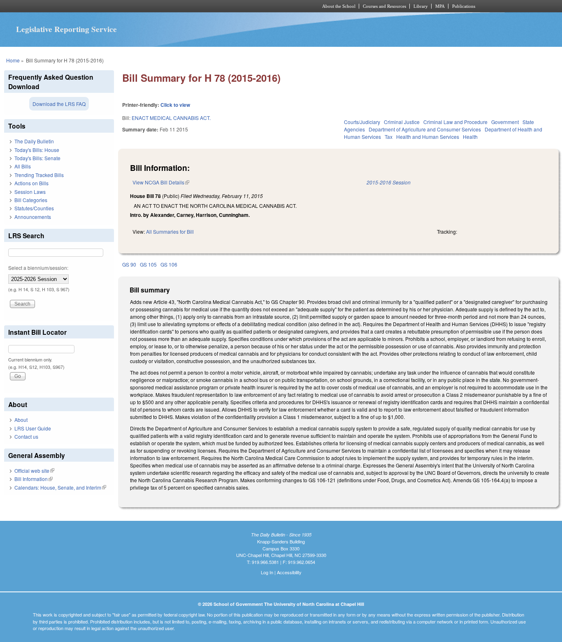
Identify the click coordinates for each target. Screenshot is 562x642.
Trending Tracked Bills (39, 174)
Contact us (26, 436)
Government (505, 121)
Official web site (34, 470)
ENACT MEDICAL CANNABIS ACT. (171, 117)
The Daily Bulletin (34, 141)
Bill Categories (30, 199)
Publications (463, 6)
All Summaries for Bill (170, 231)
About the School (338, 6)
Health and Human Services (427, 136)
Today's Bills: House (36, 149)
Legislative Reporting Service (66, 29)
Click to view (175, 104)
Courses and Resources (384, 6)
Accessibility (289, 572)
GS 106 (168, 264)
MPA (440, 6)
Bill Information (33, 478)
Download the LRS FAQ (59, 103)
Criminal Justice (402, 121)
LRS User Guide (32, 428)
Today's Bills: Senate (37, 157)
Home (13, 60)
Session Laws (30, 191)
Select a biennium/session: (38, 267)
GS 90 (129, 264)
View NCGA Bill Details (160, 182)
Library (420, 6)
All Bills (22, 166)
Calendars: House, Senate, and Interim (60, 487)
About (21, 419)
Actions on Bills (31, 182)
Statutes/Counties (34, 208)
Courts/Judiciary (362, 121)
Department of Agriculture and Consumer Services (425, 129)
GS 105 (148, 264)
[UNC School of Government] (172, 6)
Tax (388, 136)
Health (470, 136)
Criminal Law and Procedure (455, 121)
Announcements (32, 216)
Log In (267, 572)
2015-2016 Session (389, 182)
